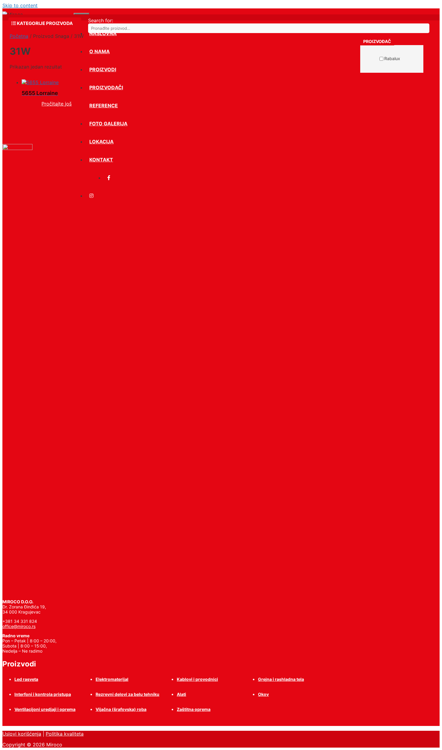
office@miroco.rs (18, 626)
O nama (99, 51)
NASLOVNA (103, 33)
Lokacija (101, 142)
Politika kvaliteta (65, 734)
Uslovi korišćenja (21, 734)
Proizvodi (102, 69)
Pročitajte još (56, 104)
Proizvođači (106, 87)
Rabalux (392, 58)
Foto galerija (108, 124)
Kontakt (101, 160)
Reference (103, 106)
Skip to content (20, 5)
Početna (19, 36)
